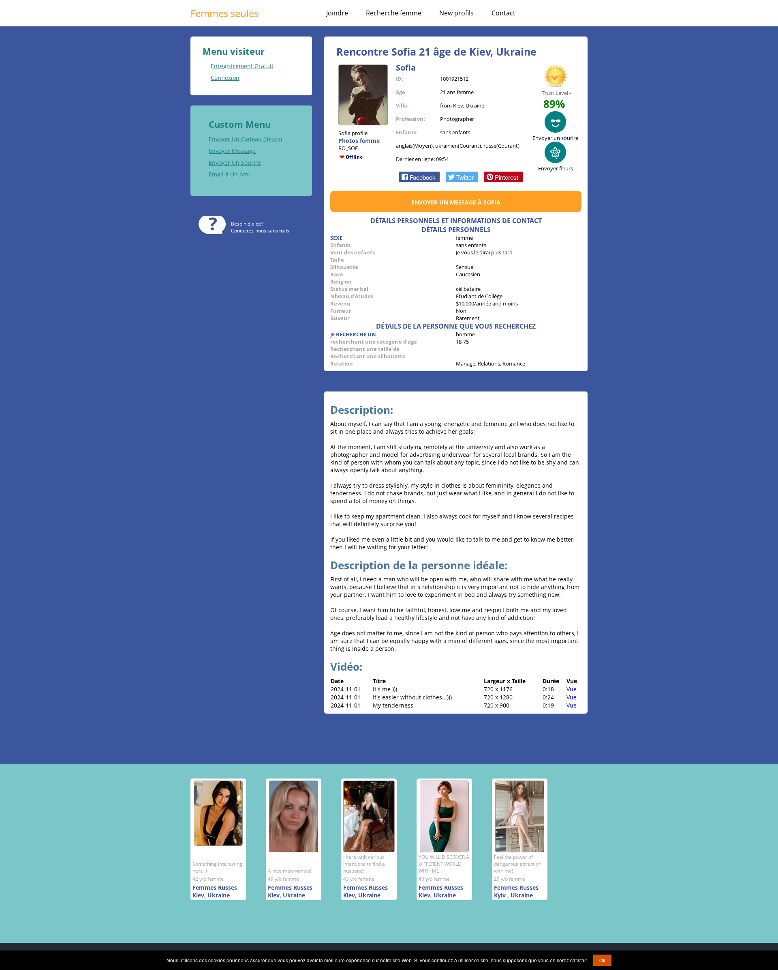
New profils (456, 13)
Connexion (225, 78)
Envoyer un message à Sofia (455, 202)
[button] (419, 176)
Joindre (337, 13)
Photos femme (359, 140)
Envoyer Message (232, 151)
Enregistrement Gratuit (242, 66)
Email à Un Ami (229, 174)
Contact (503, 13)
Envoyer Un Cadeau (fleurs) (245, 139)
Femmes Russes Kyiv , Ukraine (516, 891)
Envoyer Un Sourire (235, 162)
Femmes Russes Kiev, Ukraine (214, 891)
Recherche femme (393, 13)
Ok (602, 960)
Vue (571, 689)
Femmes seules (224, 13)
